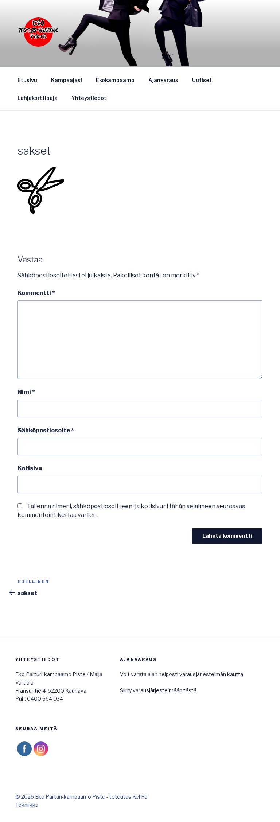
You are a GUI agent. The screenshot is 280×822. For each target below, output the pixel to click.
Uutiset (202, 80)
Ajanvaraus (163, 80)
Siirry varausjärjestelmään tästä (158, 690)
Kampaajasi (66, 80)
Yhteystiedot (88, 98)
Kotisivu (30, 468)
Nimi (26, 392)
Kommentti (36, 292)
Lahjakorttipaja (38, 98)
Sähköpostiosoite (46, 430)
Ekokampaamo (115, 80)
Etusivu (27, 80)
